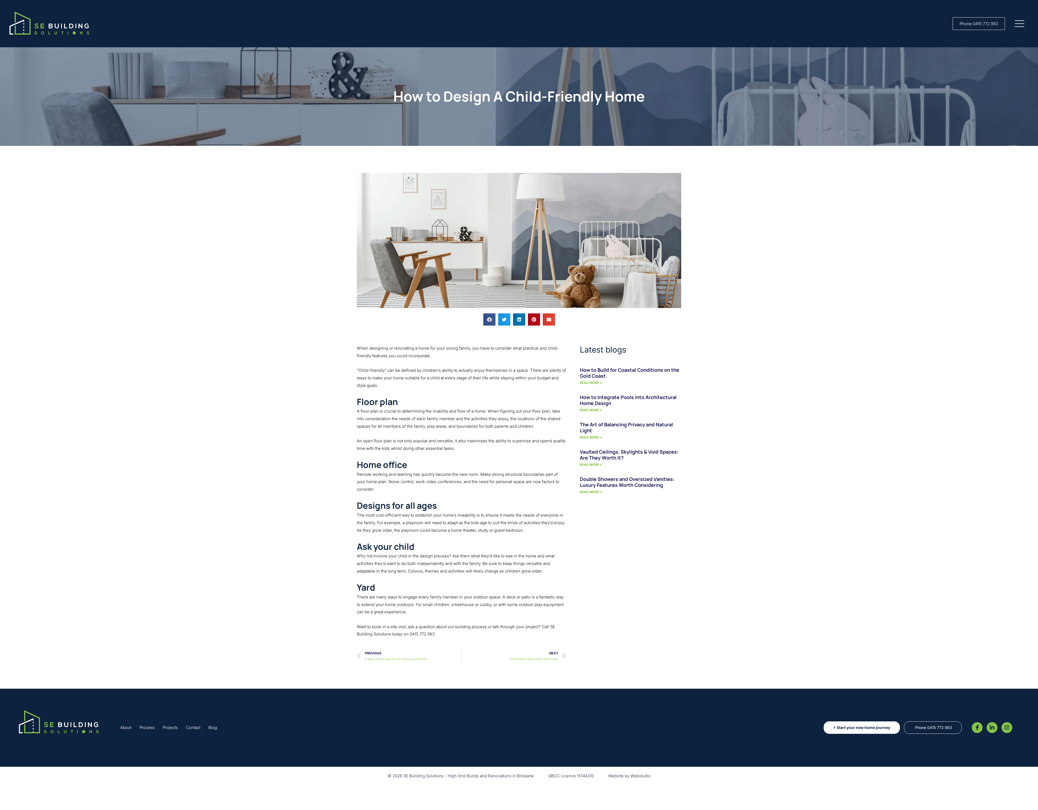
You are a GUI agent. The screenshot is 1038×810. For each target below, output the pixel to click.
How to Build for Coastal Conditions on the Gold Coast (629, 373)
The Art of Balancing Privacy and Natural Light (626, 427)
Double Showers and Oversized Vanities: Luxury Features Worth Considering (627, 482)
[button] (979, 23)
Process (147, 727)
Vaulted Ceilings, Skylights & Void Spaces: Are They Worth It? (629, 454)
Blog (212, 727)
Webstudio (640, 775)
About (125, 727)
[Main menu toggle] (1019, 23)
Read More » (591, 383)
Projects (170, 727)
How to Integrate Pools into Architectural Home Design (628, 400)
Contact (193, 727)
